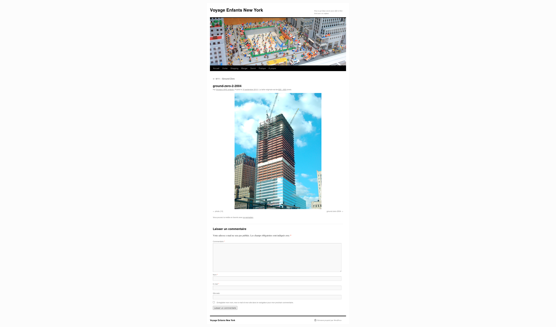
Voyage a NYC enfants (225, 89)
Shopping (234, 68)
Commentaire (219, 241)
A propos (272, 68)
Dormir (253, 68)
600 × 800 (282, 89)
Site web (216, 293)
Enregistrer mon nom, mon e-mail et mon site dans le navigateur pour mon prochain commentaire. (255, 302)
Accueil (216, 68)
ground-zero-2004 (334, 211)
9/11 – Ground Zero (224, 78)
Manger (244, 68)
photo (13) (219, 211)
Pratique (262, 68)
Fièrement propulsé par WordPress (329, 320)
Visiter (225, 68)
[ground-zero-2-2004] (278, 151)
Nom (215, 274)
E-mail (216, 284)
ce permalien (248, 217)
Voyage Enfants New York (236, 10)
